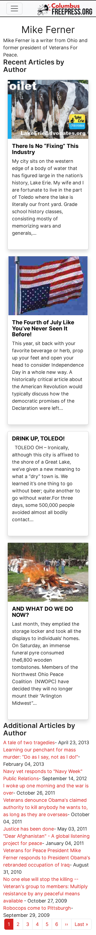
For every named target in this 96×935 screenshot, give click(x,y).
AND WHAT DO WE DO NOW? (42, 611)
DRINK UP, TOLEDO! (38, 438)
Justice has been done (28, 829)
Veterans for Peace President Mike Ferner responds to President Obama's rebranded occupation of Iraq (46, 858)
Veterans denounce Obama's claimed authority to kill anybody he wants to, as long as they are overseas (45, 807)
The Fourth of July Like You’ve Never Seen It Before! (43, 328)
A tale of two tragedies (29, 742)
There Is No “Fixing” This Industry (45, 149)
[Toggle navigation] (14, 8)
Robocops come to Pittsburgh (37, 908)
